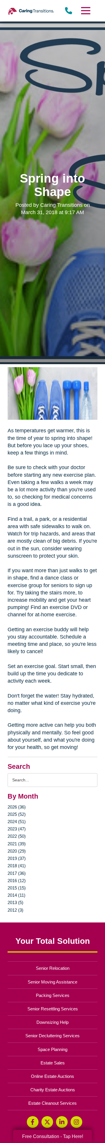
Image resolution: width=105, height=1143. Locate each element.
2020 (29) (17, 851)
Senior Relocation (52, 968)
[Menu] (85, 10)
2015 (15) (17, 887)
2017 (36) (17, 873)
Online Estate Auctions (52, 1076)
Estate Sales (53, 1062)
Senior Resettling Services (52, 1008)
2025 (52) (17, 814)
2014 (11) (16, 895)
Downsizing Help (52, 1022)
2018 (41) (17, 865)
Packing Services (52, 995)
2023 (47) (17, 828)
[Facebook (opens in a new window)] (32, 1122)
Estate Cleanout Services (52, 1103)
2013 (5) (15, 902)
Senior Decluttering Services (52, 1035)
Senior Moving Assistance (52, 981)
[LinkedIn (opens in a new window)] (62, 1122)
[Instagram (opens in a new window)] (76, 1122)
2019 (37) (17, 858)
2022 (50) (17, 836)
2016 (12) (17, 880)
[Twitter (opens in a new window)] (47, 1122)
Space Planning (52, 1049)
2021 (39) (17, 843)
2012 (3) (15, 910)
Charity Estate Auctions (52, 1089)
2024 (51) (17, 821)
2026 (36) (17, 806)
